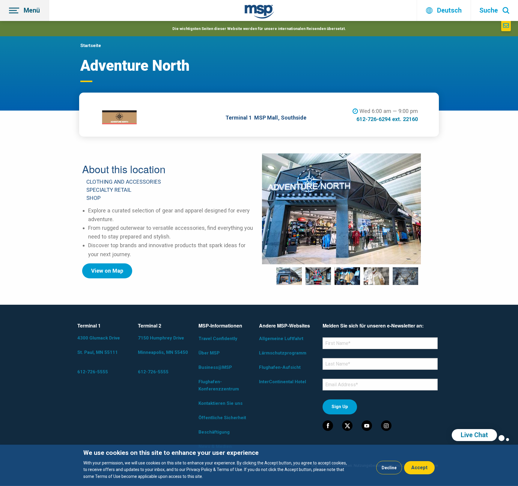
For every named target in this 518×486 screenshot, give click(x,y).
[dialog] (259, 465)
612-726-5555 (92, 372)
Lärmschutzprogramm (282, 353)
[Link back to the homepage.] (259, 13)
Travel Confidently (217, 338)
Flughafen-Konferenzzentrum (218, 385)
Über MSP (209, 353)
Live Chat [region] (474, 435)
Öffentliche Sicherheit (222, 417)
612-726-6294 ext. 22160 (387, 119)
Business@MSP (215, 367)
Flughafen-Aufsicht (280, 367)
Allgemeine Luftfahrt (281, 338)
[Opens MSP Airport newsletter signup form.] (506, 26)
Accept (419, 467)
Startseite (90, 45)
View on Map (107, 271)
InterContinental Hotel (282, 381)
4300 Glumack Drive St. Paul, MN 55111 (98, 345)
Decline (389, 467)
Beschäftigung (214, 432)
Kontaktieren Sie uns (220, 403)
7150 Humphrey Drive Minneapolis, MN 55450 (163, 345)
